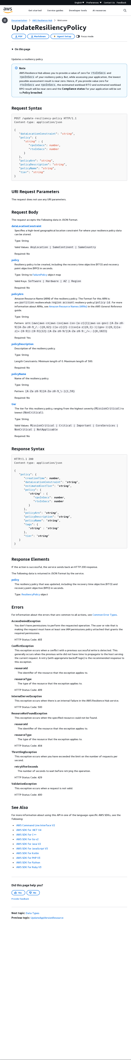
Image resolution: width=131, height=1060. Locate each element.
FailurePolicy (40, 274)
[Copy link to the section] (9, 108)
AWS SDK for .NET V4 (28, 829)
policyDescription (34, 164)
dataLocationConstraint (38, 133)
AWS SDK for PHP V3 (28, 857)
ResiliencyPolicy (31, 594)
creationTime (35, 478)
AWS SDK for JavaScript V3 (32, 848)
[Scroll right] (109, 10)
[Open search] (125, 10)
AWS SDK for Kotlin (27, 853)
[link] (62, 20)
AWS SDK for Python (28, 862)
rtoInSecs (37, 149)
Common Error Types (104, 614)
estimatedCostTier (39, 485)
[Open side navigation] (5, 20)
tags (28, 524)
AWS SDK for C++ (26, 834)
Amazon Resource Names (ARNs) (68, 306)
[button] (21, 49)
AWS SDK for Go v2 (27, 839)
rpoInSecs (37, 145)
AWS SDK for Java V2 (28, 843)
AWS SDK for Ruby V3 (28, 867)
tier (24, 172)
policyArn (28, 160)
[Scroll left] (26, 10)
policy (25, 137)
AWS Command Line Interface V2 (35, 825)
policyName (29, 168)
